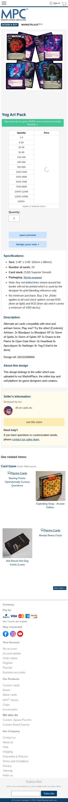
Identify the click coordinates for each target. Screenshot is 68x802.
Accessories (10, 709)
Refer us (8, 775)
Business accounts (14, 672)
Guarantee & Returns (15, 756)
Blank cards (10, 694)
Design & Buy (10, 24)
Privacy (7, 765)
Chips (6, 704)
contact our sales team (25, 439)
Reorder (7, 667)
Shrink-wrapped (33, 277)
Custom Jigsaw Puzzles (17, 719)
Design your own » (27, 244)
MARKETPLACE (32, 24)
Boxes (6, 690)
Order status (10, 658)
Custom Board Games (16, 724)
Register (8, 662)
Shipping (8, 751)
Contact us (9, 737)
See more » (59, 588)
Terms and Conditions (15, 761)
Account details (12, 653)
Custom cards (11, 685)
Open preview (27, 235)
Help (5, 746)
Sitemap (8, 770)
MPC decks (10, 700)
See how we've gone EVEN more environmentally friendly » (32, 123)
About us (8, 742)
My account (10, 648)
